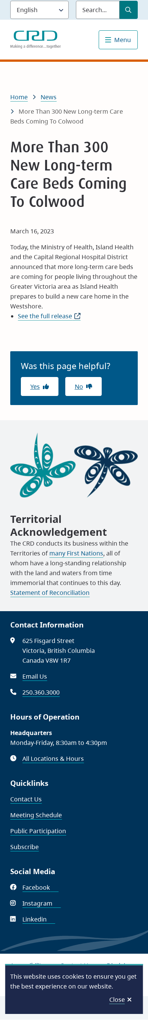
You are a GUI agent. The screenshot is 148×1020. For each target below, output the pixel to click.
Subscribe (24, 847)
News (49, 97)
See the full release (49, 316)
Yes (35, 386)
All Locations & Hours (53, 758)
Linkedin (38, 919)
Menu (122, 40)
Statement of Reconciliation (50, 592)
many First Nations (76, 553)
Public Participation (38, 831)
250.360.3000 (41, 692)
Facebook (40, 887)
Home (19, 97)
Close (117, 999)
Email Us (34, 676)
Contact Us (26, 799)
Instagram (41, 903)
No (79, 386)
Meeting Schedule (36, 815)
